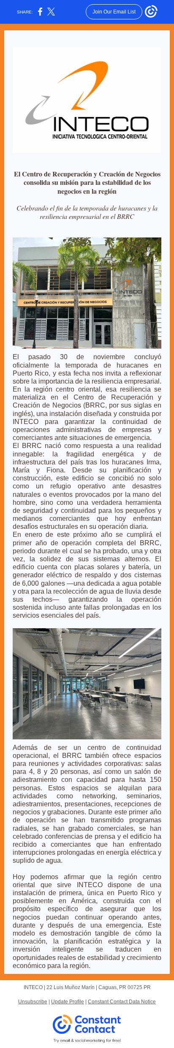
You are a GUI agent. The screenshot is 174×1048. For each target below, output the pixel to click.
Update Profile (67, 1002)
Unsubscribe (32, 1002)
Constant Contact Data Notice (122, 1002)
